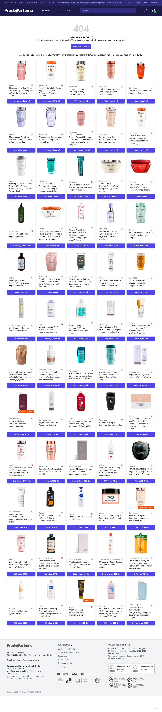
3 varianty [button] (51, 101)
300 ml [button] (21, 292)
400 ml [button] (81, 434)
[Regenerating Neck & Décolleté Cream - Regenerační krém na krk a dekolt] (21, 497)
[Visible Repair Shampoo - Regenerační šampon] (21, 308)
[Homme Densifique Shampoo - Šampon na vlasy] (111, 401)
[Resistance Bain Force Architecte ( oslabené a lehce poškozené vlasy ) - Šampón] (111, 355)
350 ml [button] (21, 623)
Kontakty (154, 3)
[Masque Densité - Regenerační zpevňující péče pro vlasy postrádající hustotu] (111, 166)
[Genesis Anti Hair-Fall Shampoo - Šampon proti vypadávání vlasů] (21, 543)
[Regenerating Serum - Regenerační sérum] (51, 401)
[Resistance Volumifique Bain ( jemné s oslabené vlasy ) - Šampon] (141, 213)
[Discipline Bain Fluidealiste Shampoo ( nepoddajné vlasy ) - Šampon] (111, 70)
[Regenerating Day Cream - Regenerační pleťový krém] (141, 355)
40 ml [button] (141, 385)
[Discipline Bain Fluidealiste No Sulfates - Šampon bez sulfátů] (51, 450)
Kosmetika (64, 10)
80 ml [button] (81, 245)
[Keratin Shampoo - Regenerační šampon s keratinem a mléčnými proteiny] (81, 308)
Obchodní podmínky (66, 649)
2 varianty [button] (21, 101)
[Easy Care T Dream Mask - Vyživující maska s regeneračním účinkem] (111, 262)
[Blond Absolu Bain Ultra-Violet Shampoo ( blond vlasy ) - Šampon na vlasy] (21, 117)
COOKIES (155, 708)
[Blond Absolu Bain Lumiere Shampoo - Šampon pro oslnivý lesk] (51, 117)
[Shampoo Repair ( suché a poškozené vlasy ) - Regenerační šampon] (51, 497)
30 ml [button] (51, 434)
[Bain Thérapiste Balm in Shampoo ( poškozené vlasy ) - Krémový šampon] (81, 166)
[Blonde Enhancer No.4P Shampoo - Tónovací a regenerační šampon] (51, 308)
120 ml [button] (140, 434)
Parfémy (46, 10)
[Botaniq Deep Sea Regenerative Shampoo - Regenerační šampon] (21, 262)
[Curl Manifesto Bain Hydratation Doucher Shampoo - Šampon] (111, 117)
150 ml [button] (111, 292)
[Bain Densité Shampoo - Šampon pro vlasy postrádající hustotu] (81, 70)
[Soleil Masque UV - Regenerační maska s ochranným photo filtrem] (141, 166)
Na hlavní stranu (81, 46)
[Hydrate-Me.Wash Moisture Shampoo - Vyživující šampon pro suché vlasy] (81, 450)
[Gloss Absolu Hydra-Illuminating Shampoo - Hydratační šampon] (141, 497)
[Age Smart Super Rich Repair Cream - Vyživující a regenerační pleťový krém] (111, 308)
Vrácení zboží (63, 659)
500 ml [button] (51, 292)
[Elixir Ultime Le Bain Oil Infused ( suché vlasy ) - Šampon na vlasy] (141, 262)
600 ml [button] (21, 385)
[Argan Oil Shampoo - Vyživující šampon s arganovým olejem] (81, 590)
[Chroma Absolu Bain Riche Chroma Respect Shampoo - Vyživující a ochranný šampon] (21, 70)
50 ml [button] (111, 245)
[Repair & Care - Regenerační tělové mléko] (81, 497)
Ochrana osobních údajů (68, 652)
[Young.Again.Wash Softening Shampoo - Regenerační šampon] (21, 401)
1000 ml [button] (81, 339)
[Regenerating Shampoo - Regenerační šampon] (21, 213)
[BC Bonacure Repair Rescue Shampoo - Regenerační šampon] (111, 543)
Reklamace (62, 656)
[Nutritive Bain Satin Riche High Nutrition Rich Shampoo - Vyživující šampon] (51, 70)
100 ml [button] (141, 339)
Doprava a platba (142, 3)
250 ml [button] (81, 101)
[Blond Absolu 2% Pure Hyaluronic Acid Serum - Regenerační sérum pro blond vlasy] (111, 213)
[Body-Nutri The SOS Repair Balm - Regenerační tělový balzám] (111, 497)
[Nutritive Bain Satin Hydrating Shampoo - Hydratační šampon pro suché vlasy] (141, 117)
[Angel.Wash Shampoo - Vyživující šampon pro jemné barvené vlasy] (81, 543)
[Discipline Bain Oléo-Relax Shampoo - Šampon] (141, 70)
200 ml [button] (110, 196)
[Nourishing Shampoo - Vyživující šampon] (21, 590)
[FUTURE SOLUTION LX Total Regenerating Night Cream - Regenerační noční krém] (141, 450)
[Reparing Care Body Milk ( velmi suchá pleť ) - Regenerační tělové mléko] (81, 401)
